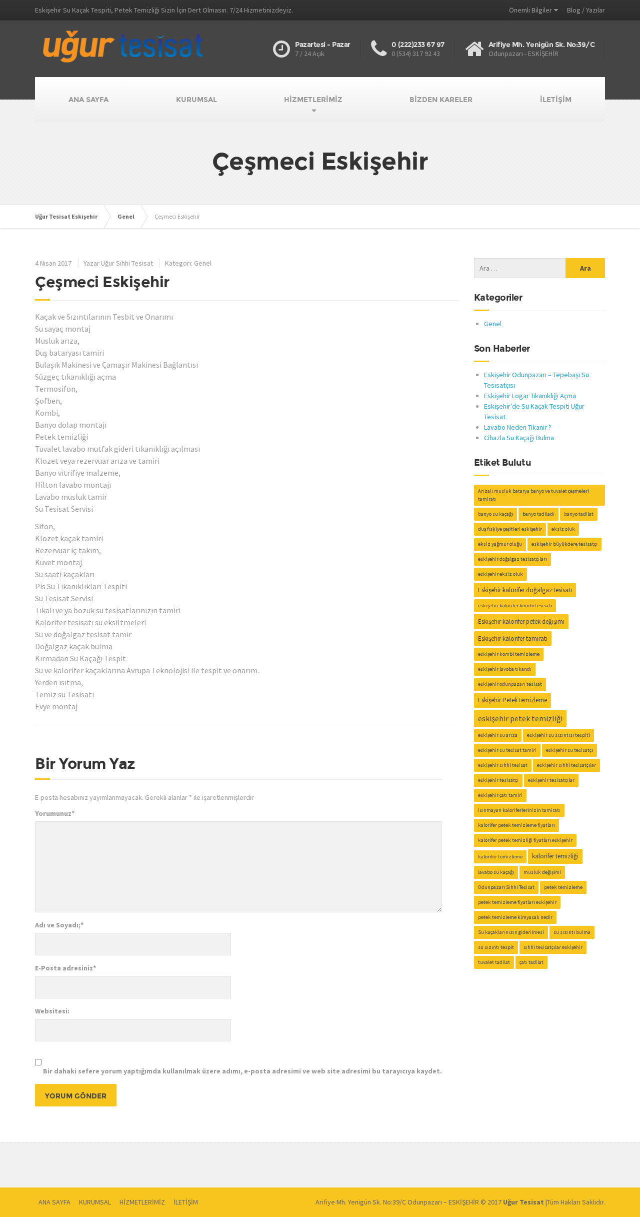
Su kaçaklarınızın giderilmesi (511, 932)
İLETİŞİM (556, 99)
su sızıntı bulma (572, 932)
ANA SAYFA (88, 99)
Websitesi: (52, 1010)
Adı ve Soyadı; (59, 924)
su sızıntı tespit (496, 947)
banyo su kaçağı (495, 514)
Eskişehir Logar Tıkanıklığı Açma (530, 395)
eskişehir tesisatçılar (551, 780)
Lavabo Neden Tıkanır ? (518, 427)
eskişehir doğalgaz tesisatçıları (512, 559)
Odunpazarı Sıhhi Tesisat (506, 887)
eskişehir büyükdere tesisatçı (565, 544)
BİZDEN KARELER (441, 99)
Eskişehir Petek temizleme (512, 700)
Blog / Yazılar (586, 10)
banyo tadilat (579, 514)
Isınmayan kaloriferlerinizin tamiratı (519, 810)
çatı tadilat (532, 962)
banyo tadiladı (538, 514)
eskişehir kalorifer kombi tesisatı (515, 605)
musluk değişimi (542, 872)
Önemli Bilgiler (530, 10)
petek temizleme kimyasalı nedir (515, 917)
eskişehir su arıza (498, 735)
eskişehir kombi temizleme (509, 654)
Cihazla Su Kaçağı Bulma (519, 437)
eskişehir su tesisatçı (569, 750)
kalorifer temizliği (555, 856)
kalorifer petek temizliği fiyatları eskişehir (525, 840)
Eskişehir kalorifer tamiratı (513, 638)
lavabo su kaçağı (496, 872)
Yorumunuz (54, 813)
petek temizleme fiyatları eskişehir (517, 902)
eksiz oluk (563, 529)
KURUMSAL (196, 99)
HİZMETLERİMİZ (313, 99)
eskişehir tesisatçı (498, 780)
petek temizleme (563, 887)
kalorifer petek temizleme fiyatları (516, 825)
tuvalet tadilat (494, 962)
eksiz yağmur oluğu (500, 544)
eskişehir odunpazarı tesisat (510, 684)
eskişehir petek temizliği (520, 718)
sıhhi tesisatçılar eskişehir (553, 947)
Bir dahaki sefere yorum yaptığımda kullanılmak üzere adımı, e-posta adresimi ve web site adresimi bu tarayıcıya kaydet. (242, 1070)
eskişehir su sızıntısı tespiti (558, 735)
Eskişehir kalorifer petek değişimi (521, 621)
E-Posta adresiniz (65, 967)
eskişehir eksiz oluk (500, 574)
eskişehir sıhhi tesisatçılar (566, 765)
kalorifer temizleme (500, 856)
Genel (203, 263)
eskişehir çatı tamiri (500, 795)
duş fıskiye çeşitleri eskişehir (510, 529)
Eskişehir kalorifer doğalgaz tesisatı (525, 590)
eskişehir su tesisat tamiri (507, 750)
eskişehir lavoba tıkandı (505, 669)
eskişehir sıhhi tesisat (503, 765)
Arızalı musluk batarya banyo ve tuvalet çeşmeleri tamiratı (533, 495)
